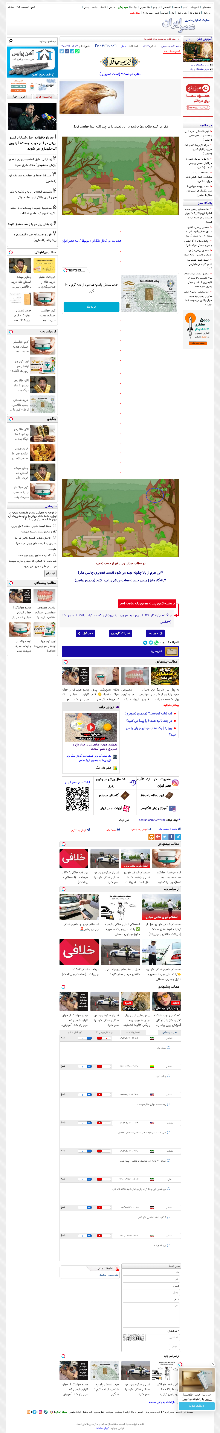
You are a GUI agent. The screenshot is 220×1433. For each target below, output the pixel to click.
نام (177, 1272)
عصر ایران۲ (168, 1412)
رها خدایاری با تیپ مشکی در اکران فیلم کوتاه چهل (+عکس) (199, 177)
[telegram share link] (72, 51)
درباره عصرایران (152, 1412)
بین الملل (207, 13)
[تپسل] (65, 270)
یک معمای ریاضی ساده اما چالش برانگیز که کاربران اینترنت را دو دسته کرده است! (198, 215)
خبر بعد (153, 633)
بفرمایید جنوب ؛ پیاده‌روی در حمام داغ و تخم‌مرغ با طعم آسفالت (95, 747)
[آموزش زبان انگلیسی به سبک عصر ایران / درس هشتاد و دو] (198, 52)
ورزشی (86, 7)
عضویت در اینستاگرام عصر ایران (153, 783)
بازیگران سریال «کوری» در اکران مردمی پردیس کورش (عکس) (198, 163)
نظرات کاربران (120, 633)
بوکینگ (102, 1275)
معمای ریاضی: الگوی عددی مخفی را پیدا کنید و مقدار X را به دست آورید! (199, 231)
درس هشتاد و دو (200, 65)
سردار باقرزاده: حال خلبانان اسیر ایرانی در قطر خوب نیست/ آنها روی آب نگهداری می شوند (33, 143)
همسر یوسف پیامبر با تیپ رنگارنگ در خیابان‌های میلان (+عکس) (199, 191)
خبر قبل (87, 633)
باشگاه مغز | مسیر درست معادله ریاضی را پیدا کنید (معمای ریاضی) (119, 580)
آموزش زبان (135, 13)
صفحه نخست (175, 46)
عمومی (164, 46)
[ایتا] (151, 837)
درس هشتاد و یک (199, 69)
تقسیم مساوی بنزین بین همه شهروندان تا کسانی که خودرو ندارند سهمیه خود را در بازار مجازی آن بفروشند (33, 561)
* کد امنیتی (173, 1331)
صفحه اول (206, 7)
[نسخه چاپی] (96, 46)
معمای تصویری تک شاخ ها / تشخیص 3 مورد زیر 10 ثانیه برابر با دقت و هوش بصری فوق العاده (198, 280)
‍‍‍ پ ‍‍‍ (111, 45)
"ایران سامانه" (102, 1428)
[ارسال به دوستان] (99, 46)
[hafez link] (120, 62)
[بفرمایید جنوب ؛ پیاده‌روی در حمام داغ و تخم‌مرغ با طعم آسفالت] (91, 727)
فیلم (157, 13)
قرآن (172, 13)
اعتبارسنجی (113, 1275)
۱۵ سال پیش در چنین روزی (110, 783)
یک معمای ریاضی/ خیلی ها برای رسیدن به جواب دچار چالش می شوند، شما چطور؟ (198, 298)
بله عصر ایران (70, 240)
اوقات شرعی (145, 7)
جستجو (177, 7)
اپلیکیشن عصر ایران (77, 782)
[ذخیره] (102, 46)
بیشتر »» (189, 39)
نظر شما (174, 1266)
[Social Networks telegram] (145, 642)
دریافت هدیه (197, 1406)
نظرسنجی (167, 7)
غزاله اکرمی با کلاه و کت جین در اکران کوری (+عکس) (198, 149)
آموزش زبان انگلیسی (154, 808)
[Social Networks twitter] (151, 642)
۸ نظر (123, 46)
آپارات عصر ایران (111, 808)
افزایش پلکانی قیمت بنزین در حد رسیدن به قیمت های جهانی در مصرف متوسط (36, 543)
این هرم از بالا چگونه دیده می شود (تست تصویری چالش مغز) (119, 573)
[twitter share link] (62, 51)
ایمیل (176, 1286)
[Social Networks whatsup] (156, 642)
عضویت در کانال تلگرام (106, 240)
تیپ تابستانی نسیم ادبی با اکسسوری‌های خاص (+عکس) (198, 135)
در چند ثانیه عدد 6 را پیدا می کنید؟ (149, 721)
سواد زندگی (123, 7)
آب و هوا (156, 7)
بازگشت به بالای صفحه (162, 1402)
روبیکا (85, 240)
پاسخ (63, 1038)
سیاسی (112, 7)
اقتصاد (103, 7)
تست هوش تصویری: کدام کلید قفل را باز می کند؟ (199, 264)
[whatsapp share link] (77, 51)
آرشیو (185, 7)
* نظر (176, 1300)
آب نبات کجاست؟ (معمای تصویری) (148, 713)
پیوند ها (133, 7)
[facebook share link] (67, 51)
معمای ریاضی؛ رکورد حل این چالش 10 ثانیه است (198, 253)
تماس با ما (194, 7)
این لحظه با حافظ (152, 795)
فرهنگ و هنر (194, 13)
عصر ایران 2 (148, 13)
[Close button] (213, 1364)
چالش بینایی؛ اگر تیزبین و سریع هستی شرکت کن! (198, 243)
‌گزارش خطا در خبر (172, 51)
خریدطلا (91, 307)
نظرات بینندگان (169, 1033)
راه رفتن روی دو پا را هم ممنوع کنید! (30, 224)
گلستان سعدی (109, 795)
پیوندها (109, 1412)
